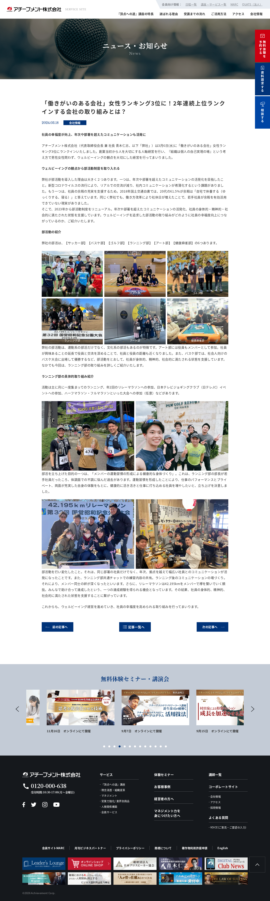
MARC (234, 4)
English (222, 848)
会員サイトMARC (53, 848)
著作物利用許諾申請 (195, 848)
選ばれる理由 (169, 14)
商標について (163, 848)
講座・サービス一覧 (214, 4)
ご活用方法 (218, 14)
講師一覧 (215, 774)
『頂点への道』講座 (113, 784)
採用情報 (215, 807)
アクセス (238, 14)
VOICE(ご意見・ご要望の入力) (228, 827)
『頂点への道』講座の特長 (135, 14)
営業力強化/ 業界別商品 (115, 801)
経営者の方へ (164, 798)
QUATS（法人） (252, 4)
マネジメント (109, 795)
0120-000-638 (48, 786)
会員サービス (109, 812)
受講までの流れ (194, 14)
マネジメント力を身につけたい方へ (167, 813)
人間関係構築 (109, 806)
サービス (106, 774)
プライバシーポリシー (130, 848)
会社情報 (256, 14)
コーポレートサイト (223, 786)
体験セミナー (164, 774)
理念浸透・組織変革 (113, 790)
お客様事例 (162, 786)
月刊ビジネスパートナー (90, 848)
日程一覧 (191, 4)
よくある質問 (218, 817)
